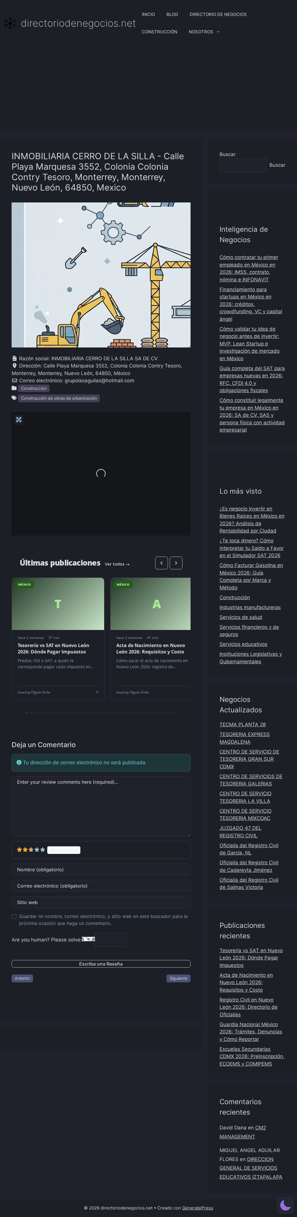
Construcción (34, 388)
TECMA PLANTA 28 (243, 724)
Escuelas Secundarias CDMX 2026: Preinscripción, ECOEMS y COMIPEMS (252, 1056)
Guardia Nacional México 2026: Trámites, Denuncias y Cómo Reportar (251, 1032)
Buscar (228, 154)
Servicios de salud (241, 617)
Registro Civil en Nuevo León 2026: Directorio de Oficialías (249, 1007)
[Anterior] (161, 563)
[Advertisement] (148, 90)
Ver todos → (117, 564)
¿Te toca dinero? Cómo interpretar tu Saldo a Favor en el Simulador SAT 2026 (252, 548)
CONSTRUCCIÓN (159, 32)
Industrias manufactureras (250, 607)
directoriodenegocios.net (78, 23)
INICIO (148, 14)
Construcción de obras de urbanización (59, 398)
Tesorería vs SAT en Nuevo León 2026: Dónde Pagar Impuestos (251, 958)
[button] (38, 274)
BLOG (172, 14)
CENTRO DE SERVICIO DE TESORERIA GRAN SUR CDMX (249, 759)
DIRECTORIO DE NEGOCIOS (218, 14)
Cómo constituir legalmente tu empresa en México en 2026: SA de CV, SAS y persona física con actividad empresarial (252, 415)
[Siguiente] (176, 563)
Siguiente (178, 978)
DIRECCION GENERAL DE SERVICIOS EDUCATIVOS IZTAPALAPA (251, 1168)
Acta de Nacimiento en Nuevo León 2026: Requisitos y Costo (246, 982)
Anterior (22, 978)
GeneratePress (197, 1208)
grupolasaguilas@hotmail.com (99, 380)
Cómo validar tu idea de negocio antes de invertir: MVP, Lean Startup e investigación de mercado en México (250, 343)
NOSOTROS (201, 32)
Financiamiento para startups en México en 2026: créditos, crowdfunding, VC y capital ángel (251, 304)
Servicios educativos (243, 644)
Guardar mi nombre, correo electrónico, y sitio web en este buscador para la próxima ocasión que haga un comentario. (103, 919)
